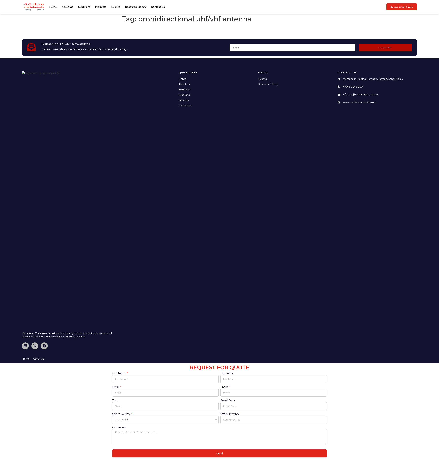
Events (115, 6)
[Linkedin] (25, 345)
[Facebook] (44, 345)
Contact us (158, 6)
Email (116, 387)
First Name (119, 373)
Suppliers (84, 6)
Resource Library (135, 6)
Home (53, 6)
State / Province (230, 414)
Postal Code (227, 400)
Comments (119, 427)
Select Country (121, 414)
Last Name (227, 373)
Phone (224, 387)
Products (100, 6)
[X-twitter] (34, 345)
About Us (67, 6)
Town (115, 400)
